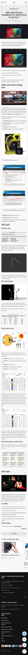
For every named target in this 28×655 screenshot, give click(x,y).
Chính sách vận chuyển (6, 629)
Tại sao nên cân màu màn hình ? (10, 555)
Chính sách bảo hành (6, 627)
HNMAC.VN (24, 528)
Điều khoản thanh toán (6, 636)
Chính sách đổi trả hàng (5, 632)
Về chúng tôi (4, 618)
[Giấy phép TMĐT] (14, 646)
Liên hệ (3, 641)
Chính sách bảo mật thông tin (6, 623)
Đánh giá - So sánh (14, 8)
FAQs (2, 638)
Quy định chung (5, 620)
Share (15, 533)
